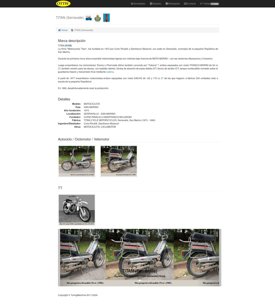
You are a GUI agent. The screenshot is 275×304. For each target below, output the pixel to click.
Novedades (139, 3)
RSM (68, 45)
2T (59, 68)
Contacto (191, 3)
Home (64, 30)
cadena (110, 71)
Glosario (156, 3)
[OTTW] (63, 3)
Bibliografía (174, 3)
